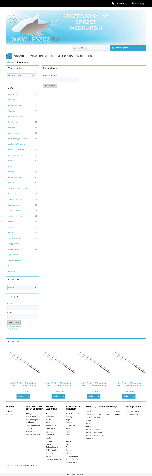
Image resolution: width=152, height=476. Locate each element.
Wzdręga (69, 416)
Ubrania (11, 221)
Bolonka (49, 432)
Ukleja (68, 453)
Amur (68, 429)
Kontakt (9, 414)
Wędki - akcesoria (14, 238)
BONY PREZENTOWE (15, 116)
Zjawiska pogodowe (33, 425)
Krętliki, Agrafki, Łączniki (16, 144)
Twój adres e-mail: (50, 75)
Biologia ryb (70, 426)
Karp (68, 432)
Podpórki (11, 172)
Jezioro (88, 420)
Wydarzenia (30, 431)
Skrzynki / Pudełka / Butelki (17, 188)
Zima (48, 422)
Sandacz (69, 450)
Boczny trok (50, 429)
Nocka (48, 444)
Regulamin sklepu (113, 411)
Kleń (68, 438)
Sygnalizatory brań (14, 205)
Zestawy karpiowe (14, 249)
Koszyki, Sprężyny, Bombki (17, 139)
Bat (47, 413)
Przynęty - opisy (72, 456)
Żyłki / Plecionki (13, 255)
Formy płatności (132, 414)
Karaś (68, 435)
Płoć (67, 447)
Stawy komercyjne (93, 417)
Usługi (10, 227)
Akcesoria (11, 111)
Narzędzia (11, 161)
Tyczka (48, 456)
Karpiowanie (51, 426)
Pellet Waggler (51, 450)
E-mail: (10, 303)
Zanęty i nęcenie (72, 459)
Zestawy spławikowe (94, 432)
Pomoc (108, 417)
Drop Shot (50, 435)
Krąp (68, 419)
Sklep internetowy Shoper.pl (76, 474)
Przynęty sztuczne (14, 105)
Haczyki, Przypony (14, 122)
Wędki (10, 233)
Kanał (88, 423)
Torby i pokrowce (14, 210)
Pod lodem (50, 416)
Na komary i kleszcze (15, 155)
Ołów (10, 166)
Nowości (11, 266)
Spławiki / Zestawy (14, 194)
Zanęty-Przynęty (14, 244)
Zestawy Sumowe (14, 260)
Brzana (69, 422)
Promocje (11, 271)
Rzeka (88, 426)
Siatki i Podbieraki (14, 183)
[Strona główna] (76, 27)
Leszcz (68, 441)
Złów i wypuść (71, 462)
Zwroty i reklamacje (113, 414)
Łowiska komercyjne (94, 414)
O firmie (9, 411)
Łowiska (89, 411)
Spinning (49, 453)
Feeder (48, 438)
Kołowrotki (12, 127)
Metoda (49, 441)
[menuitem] (20, 56)
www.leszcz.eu (11, 465)
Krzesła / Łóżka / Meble (16, 150)
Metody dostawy (132, 411)
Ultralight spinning (53, 459)
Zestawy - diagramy (93, 429)
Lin (67, 444)
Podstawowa (12, 94)
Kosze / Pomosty (14, 133)
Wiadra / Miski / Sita (15, 216)
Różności (29, 428)
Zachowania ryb (72, 413)
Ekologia (29, 413)
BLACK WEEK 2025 (33, 416)
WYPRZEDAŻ (12, 100)
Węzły (48, 419)
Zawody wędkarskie (33, 434)
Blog (7, 417)
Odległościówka (52, 447)
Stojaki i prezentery (15, 199)
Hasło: (9, 312)
